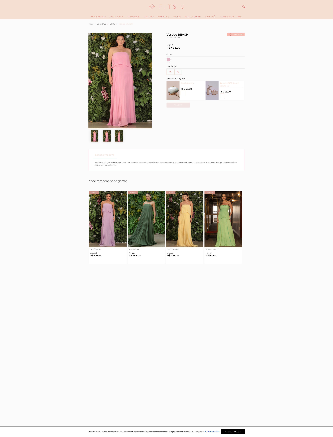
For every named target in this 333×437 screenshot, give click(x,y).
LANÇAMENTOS (98, 16)
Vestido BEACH (126, 24)
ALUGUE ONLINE (193, 16)
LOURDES (132, 16)
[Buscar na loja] (243, 6)
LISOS (112, 24)
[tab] (104, 155)
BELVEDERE (115, 16)
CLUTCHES (149, 16)
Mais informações (212, 432)
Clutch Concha (187, 83)
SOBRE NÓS (210, 16)
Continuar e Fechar (233, 432)
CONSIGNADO (227, 16)
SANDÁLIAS (163, 16)
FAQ (240, 16)
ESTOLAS (177, 16)
